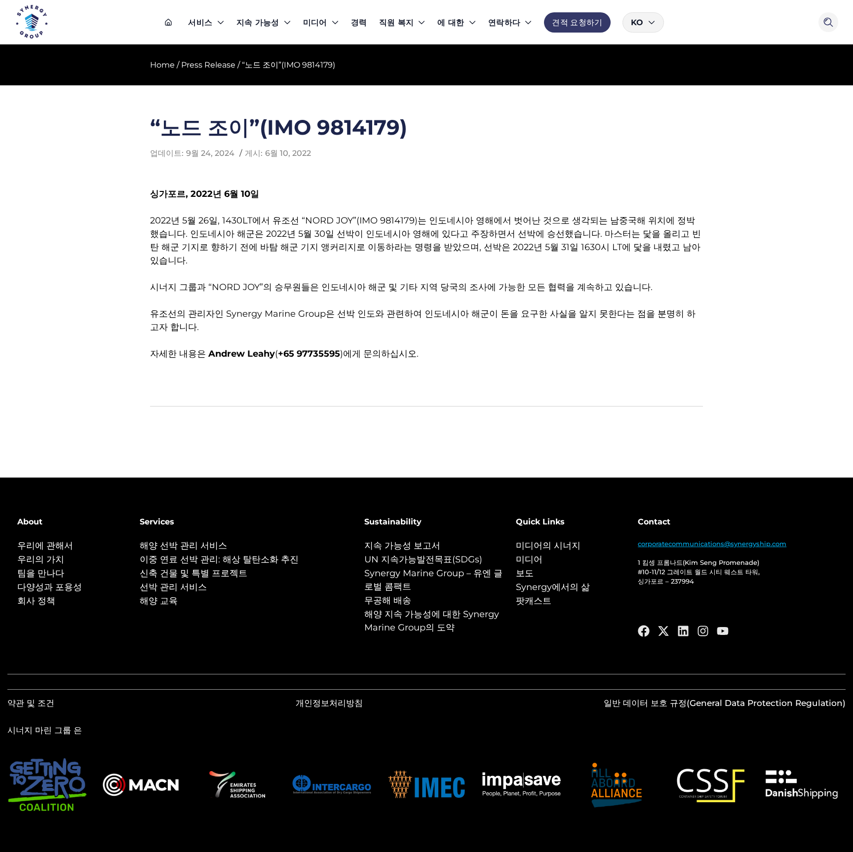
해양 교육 (159, 600)
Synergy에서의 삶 (553, 587)
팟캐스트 (533, 600)
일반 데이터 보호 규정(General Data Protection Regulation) (725, 703)
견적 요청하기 (577, 22)
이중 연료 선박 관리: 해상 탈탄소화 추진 (219, 559)
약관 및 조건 (30, 703)
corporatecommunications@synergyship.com (712, 544)
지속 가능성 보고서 (402, 545)
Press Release (208, 65)
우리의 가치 (40, 559)
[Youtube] (723, 631)
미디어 (315, 22)
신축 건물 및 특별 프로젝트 (193, 573)
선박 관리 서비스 (173, 587)
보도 (525, 573)
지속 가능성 (257, 22)
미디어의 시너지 (548, 545)
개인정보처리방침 (329, 703)
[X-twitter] (663, 631)
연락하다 (504, 22)
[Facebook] (644, 631)
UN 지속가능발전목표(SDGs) (423, 559)
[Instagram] (703, 631)
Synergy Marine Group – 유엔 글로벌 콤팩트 (433, 580)
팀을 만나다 (40, 573)
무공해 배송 (387, 600)
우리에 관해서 (45, 545)
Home (162, 65)
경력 (359, 22)
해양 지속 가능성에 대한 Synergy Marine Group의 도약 (431, 621)
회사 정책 (36, 600)
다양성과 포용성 (49, 587)
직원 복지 (396, 22)
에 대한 (450, 22)
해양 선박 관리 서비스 (183, 545)
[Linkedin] (683, 631)
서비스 (200, 22)
